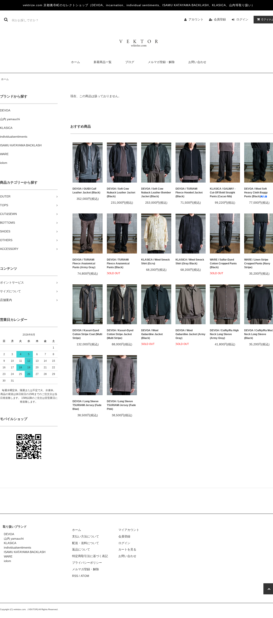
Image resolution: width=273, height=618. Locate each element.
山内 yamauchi (14, 538)
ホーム (75, 62)
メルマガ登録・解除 (161, 62)
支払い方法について (85, 536)
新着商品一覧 (103, 62)
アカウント (196, 19)
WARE (8, 556)
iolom (7, 561)
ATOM (85, 576)
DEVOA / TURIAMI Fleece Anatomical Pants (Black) (118, 263)
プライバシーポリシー (87, 562)
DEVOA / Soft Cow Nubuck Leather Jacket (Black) (121, 192)
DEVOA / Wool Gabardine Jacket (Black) (152, 334)
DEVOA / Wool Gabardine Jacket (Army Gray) (190, 334)
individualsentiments (17, 547)
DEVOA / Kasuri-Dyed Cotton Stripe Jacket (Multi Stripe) (120, 334)
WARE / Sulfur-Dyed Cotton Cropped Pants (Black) (223, 263)
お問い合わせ (197, 62)
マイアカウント (128, 530)
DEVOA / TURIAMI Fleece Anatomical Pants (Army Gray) (84, 263)
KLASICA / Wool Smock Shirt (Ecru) (155, 261)
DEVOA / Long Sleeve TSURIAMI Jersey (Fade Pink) (121, 405)
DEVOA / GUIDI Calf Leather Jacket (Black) (86, 190)
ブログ (129, 62)
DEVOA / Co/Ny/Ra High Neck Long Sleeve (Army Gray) (224, 334)
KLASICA (10, 543)
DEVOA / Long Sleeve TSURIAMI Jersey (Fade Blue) (87, 405)
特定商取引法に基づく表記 (90, 556)
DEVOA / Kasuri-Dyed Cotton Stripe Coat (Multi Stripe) (87, 334)
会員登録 (220, 19)
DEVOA (9, 534)
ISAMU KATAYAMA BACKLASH (24, 552)
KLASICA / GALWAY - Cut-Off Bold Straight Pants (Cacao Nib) (222, 192)
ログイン (242, 19)
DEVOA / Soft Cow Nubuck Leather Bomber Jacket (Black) (156, 192)
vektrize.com (19, 609)
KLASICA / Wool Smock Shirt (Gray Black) (190, 261)
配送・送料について (85, 543)
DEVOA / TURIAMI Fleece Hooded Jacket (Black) (189, 192)
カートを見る (127, 549)
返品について (81, 549)
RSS (75, 576)
